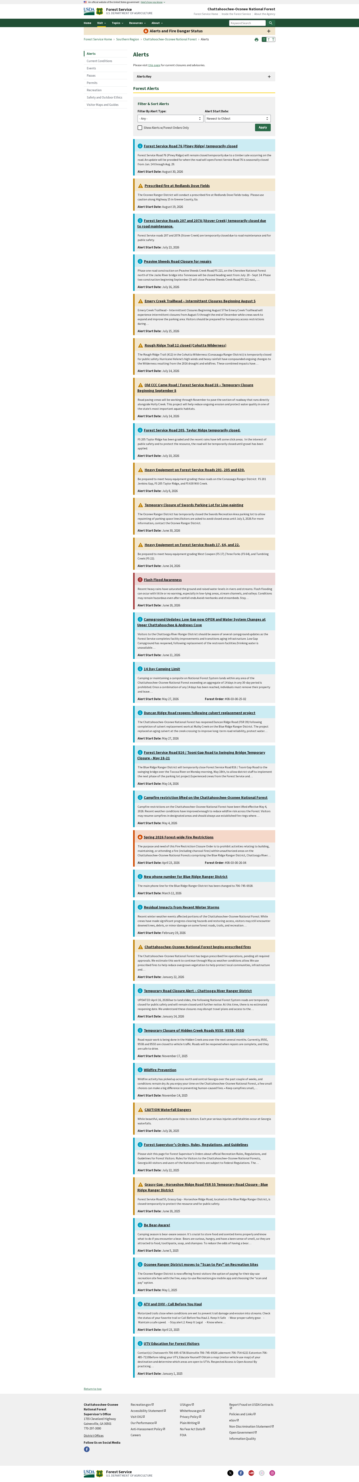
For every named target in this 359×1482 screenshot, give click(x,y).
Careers (136, 1435)
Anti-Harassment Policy (146, 1429)
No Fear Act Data (191, 1429)
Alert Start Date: (217, 111)
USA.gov (185, 1405)
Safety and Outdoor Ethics (104, 97)
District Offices (94, 1436)
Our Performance (142, 1423)
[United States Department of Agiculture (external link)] (90, 11)
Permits (92, 83)
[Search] (270, 23)
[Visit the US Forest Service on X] (230, 1473)
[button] (256, 39)
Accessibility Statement (147, 1411)
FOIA (183, 1435)
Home (87, 23)
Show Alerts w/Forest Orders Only (166, 128)
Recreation (94, 90)
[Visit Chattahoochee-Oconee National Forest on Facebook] (87, 1449)
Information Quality (242, 1439)
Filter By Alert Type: (152, 111)
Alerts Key (144, 76)
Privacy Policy (189, 1417)
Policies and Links (241, 1414)
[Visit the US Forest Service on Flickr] (262, 1473)
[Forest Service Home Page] (99, 11)
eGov (232, 1420)
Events (91, 68)
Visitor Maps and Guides (103, 105)
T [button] (264, 39)
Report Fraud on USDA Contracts (251, 1405)
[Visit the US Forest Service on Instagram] (272, 1473)
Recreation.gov (141, 1405)
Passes (91, 75)
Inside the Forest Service (236, 14)
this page (154, 65)
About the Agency (264, 14)
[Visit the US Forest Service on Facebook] (241, 1473)
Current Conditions (99, 61)
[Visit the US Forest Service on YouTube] (251, 1473)
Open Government (241, 1432)
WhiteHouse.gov (191, 1411)
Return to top (93, 1389)
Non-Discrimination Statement (250, 1426)
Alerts (91, 54)
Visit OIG (136, 1417)
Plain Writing (188, 1423)
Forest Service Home (206, 14)
